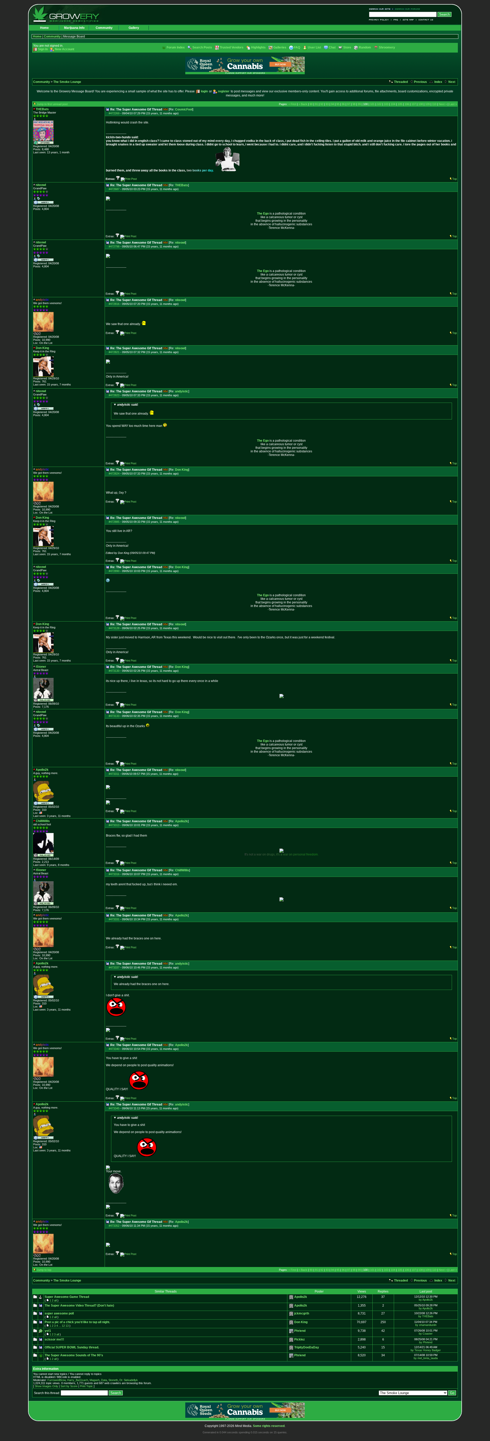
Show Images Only (46, 1386)
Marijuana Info (74, 28)
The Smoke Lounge (67, 82)
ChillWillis (182, 870)
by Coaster (426, 1333)
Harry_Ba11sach (77, 1380)
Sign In (43, 49)
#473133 (114, 715)
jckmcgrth (301, 1313)
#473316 (114, 874)
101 (372, 104)
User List (314, 47)
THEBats (181, 185)
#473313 (114, 825)
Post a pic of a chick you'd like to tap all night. (77, 1322)
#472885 (114, 521)
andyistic (181, 391)
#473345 (114, 1108)
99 (359, 104)
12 (63, 1325)
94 (332, 104)
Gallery (134, 28)
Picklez (299, 1339)
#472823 (114, 395)
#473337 (114, 967)
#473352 (114, 1225)
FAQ (395, 19)
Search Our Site (381, 9)
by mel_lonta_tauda (426, 1358)
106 (407, 104)
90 (311, 104)
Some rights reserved (269, 1426)
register (223, 91)
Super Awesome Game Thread (67, 1297)
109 (427, 104)
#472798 (114, 246)
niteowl (180, 242)
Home (44, 28)
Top (454, 178)
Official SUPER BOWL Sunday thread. (72, 1347)
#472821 (114, 352)
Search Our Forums (406, 9)
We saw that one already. (131, 409)
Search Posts (202, 47)
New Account (64, 49)
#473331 (114, 919)
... (60, 1325)
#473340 (114, 1048)
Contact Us (424, 19)
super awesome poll (59, 1313)
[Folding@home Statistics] (43, 334)
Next (451, 82)
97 (348, 104)
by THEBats (425, 1316)
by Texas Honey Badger (426, 1350)
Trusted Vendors (231, 47)
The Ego (263, 213)
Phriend (299, 1331)
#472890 (114, 571)
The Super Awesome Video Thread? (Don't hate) (79, 1305)
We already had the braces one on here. (141, 980)
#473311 (114, 773)
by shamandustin (425, 1324)
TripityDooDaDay (306, 1347)
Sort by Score (69, 1386)
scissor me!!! (54, 1339)
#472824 (114, 473)
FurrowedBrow (56, 1380)
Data (104, 1380)
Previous (420, 82)
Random (365, 47)
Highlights (258, 47)
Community (104, 28)
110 (434, 104)
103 (386, 104)
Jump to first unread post (52, 104)
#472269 (114, 113)
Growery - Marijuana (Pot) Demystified (69, 14)
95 (337, 104)
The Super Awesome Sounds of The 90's (74, 1355)
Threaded (400, 82)
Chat (332, 47)
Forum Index (176, 47)
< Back (303, 104)
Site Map (408, 19)
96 (343, 104)
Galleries (279, 47)
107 (413, 104)
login (204, 91)
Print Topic (86, 1386)
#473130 (114, 670)
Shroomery (387, 47)
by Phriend (425, 1342)
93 (327, 104)
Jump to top (44, 1269)
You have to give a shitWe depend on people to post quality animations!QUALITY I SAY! (147, 1137)
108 (420, 104)
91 (316, 104)
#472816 (114, 303)
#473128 (114, 628)
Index (438, 82)
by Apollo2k (426, 1299)
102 (379, 104)
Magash (95, 1380)
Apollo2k (181, 821)
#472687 (114, 189)
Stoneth (113, 1380)
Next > (443, 104)
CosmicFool (183, 109)
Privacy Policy (380, 19)
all (55, 1300)
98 (354, 104)
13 (67, 1325)
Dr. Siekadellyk (128, 1380)
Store (347, 47)
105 (400, 104)
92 (321, 104)
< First (292, 104)
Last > (453, 104)
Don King (181, 469)
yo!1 (48, 1331)
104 (393, 104)
